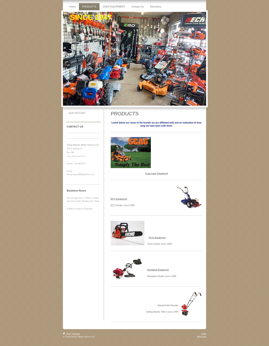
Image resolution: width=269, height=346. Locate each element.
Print (68, 334)
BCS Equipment (119, 199)
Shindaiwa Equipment (158, 269)
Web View (201, 336)
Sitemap (76, 334)
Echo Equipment (157, 237)
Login (203, 333)
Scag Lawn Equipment (156, 173)
